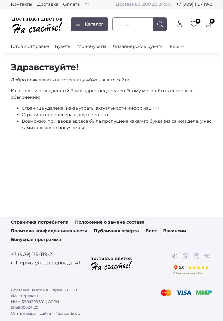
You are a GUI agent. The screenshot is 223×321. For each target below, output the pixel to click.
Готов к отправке (30, 46)
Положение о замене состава (110, 222)
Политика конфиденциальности (49, 230)
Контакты (21, 4)
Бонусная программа (36, 239)
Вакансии (174, 230)
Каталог (94, 24)
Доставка (47, 4)
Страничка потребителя (40, 222)
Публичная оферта (116, 230)
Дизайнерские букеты (138, 46)
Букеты (63, 46)
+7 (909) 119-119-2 (194, 4)
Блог (151, 230)
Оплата (71, 4)
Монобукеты (92, 46)
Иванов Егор (67, 313)
